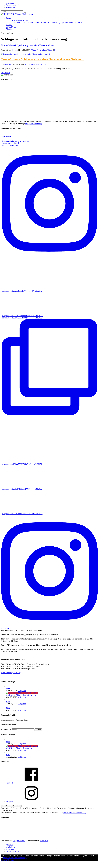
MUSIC (9, 25)
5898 (8, 708)
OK (4, 858)
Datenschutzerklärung (14, 5)
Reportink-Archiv (7, 720)
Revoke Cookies (7, 860)
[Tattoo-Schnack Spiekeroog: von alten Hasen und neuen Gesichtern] (27, 54)
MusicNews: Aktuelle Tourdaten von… (21, 695)
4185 (8, 702)
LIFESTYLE (11, 27)
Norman (15, 50)
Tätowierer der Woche (19, 20)
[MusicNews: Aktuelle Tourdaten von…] (22, 693)
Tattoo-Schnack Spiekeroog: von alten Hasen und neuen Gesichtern (42, 59)
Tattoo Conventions (38, 50)
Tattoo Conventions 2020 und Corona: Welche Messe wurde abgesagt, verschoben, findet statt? (47, 22)
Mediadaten (10, 7)
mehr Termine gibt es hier (10, 673)
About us (9, 29)
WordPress (44, 841)
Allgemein (22, 691)
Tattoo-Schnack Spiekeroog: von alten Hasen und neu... (28, 45)
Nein (8, 858)
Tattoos (8, 18)
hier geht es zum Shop (33, 124)
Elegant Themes (19, 841)
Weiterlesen (5, 73)
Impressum (10, 3)
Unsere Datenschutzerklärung (74, 813)
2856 (8, 688)
